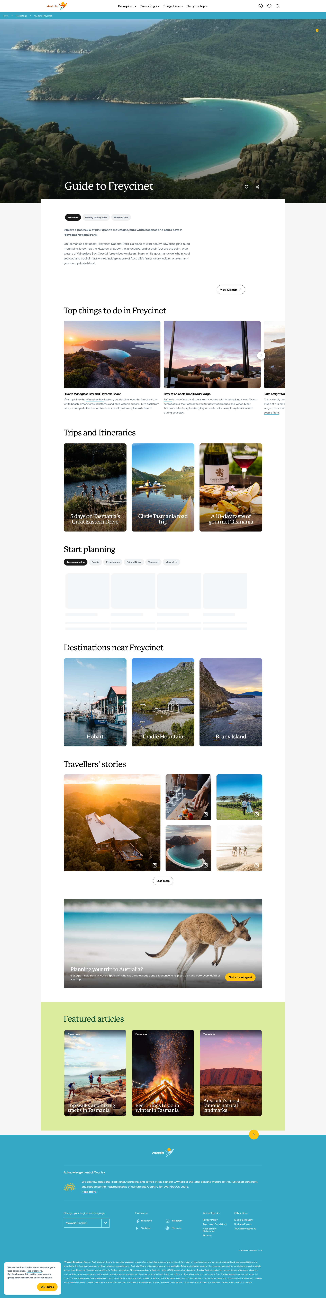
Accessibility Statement (209, 1229)
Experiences (113, 562)
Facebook (146, 1220)
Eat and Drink (134, 562)
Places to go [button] (148, 6)
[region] (231, 255)
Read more (89, 1191)
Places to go (21, 16)
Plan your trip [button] (195, 6)
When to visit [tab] (121, 217)
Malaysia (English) (76, 1223)
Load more (163, 880)
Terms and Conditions (215, 1224)
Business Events (242, 1224)
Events (95, 562)
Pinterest (176, 1228)
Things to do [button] (171, 6)
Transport (153, 562)
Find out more (34, 1270)
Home (5, 16)
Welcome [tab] (73, 217)
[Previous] (65, 355)
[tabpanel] (129, 248)
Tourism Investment (245, 1228)
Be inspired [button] (125, 6)
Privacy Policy (210, 1220)
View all (170, 562)
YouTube (145, 1228)
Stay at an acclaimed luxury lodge (187, 394)
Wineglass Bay (95, 399)
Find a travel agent (240, 977)
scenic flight (271, 412)
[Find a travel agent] (163, 943)
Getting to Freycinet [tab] (96, 217)
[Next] (261, 355)
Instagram (177, 1220)
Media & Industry (243, 1220)
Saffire (168, 399)
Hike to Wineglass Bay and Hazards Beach (93, 394)
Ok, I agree (47, 1286)
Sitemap (207, 1235)
